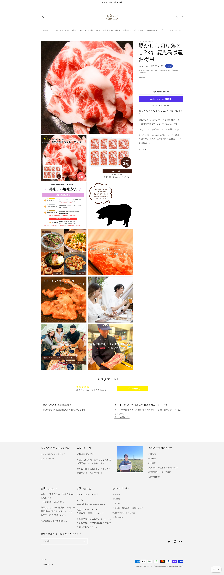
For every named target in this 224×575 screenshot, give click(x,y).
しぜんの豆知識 (47, 458)
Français (46, 564)
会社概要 (152, 458)
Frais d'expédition (156, 70)
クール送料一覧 (122, 417)
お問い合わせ (154, 477)
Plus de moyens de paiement (161, 105)
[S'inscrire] (84, 541)
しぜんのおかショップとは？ (53, 454)
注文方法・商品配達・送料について (163, 467)
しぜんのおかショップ (148, 566)
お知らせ (152, 454)
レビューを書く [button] (132, 388)
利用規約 (152, 463)
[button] (43, 17)
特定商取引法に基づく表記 (159, 472)
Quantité (142, 77)
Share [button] (144, 149)
